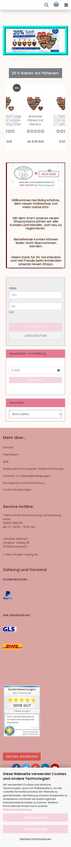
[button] (12, 120)
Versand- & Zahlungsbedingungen (26, 476)
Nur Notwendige (35, 829)
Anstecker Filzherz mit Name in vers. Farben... (35, 120)
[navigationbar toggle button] (66, 5)
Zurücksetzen (35, 336)
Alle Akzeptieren (35, 817)
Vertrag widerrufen (22, 757)
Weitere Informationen (35, 839)
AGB (5, 462)
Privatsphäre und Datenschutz (24, 483)
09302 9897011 (13, 523)
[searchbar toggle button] (46, 5)
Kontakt (8, 447)
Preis (13, 288)
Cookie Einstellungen (17, 490)
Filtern (35, 327)
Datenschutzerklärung (17, 809)
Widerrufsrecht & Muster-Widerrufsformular (33, 469)
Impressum (11, 454)
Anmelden (35, 380)
